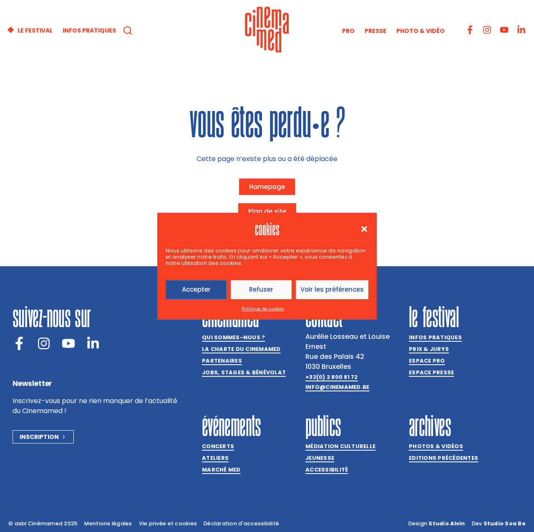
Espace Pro (427, 361)
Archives (430, 425)
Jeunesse (319, 458)
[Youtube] (504, 29)
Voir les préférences (332, 289)
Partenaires (222, 361)
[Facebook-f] (470, 29)
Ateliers (215, 458)
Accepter (196, 289)
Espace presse (431, 372)
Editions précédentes (443, 458)
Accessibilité (326, 470)
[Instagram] (487, 29)
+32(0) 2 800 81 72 (331, 377)
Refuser (261, 289)
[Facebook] (19, 343)
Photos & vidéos (436, 446)
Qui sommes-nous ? (233, 337)
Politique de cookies (263, 309)
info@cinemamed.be (337, 387)
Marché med (221, 470)
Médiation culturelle (340, 446)
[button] (364, 228)
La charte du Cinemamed (241, 349)
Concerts (218, 446)
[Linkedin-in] (521, 29)
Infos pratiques (435, 337)
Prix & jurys (429, 349)
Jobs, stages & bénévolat (244, 372)
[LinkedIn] (93, 343)
